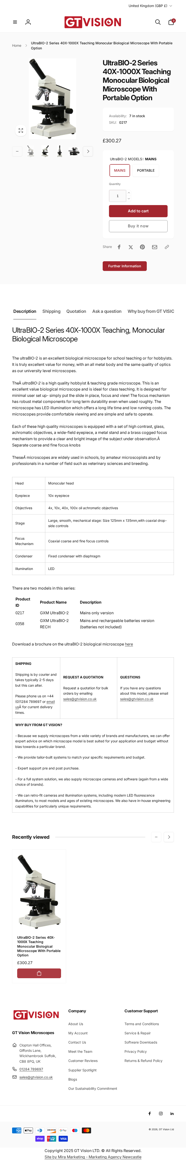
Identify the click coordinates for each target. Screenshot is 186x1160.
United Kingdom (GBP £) (148, 6)
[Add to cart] (39, 973)
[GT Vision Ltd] (36, 1019)
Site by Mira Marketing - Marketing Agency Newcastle (93, 1156)
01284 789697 (31, 1069)
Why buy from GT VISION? (154, 311)
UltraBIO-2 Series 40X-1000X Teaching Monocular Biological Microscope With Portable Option (39, 946)
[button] (15, 22)
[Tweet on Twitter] (130, 247)
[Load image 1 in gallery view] (30, 151)
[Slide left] (17, 151)
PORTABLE (146, 170)
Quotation (76, 311)
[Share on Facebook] (119, 247)
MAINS (119, 170)
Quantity (115, 183)
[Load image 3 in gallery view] (59, 151)
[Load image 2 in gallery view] (45, 151)
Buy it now (138, 225)
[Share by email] (155, 247)
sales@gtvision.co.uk (80, 699)
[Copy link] (166, 247)
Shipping (51, 311)
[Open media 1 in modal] (52, 98)
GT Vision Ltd (166, 1129)
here (129, 644)
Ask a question (107, 311)
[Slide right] (88, 151)
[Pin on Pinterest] (142, 247)
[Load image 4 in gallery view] (74, 151)
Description (24, 311)
